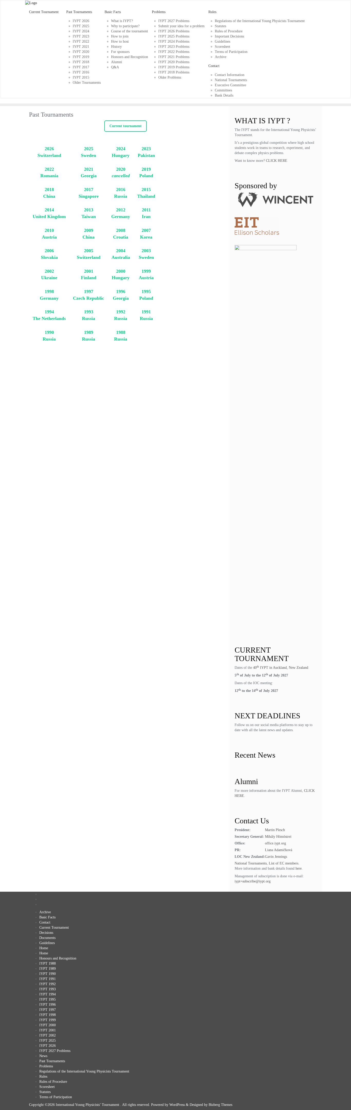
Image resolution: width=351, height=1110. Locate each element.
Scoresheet (47, 1087)
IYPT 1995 (47, 999)
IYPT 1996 (47, 1004)
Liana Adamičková (278, 850)
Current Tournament (54, 927)
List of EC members (283, 863)
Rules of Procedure (53, 1082)
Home (43, 948)
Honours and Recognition (57, 958)
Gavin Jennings (276, 857)
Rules (43, 1076)
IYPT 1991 (47, 979)
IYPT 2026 (47, 1046)
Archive (45, 912)
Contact (44, 922)
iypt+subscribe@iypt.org (253, 881)
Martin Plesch (275, 830)
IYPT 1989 (47, 969)
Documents (47, 938)
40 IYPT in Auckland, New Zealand (280, 668)
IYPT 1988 (47, 963)
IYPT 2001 (47, 1030)
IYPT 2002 (47, 1035)
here (298, 868)
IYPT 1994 (47, 994)
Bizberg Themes (220, 1105)
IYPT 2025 (47, 1040)
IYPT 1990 (47, 974)
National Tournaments (251, 863)
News (43, 1056)
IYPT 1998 (47, 1015)
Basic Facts (47, 917)
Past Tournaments (52, 1061)
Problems (46, 1066)
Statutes (45, 1092)
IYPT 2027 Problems (54, 1051)
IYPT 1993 (47, 989)
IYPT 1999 (47, 1020)
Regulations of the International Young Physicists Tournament (84, 1071)
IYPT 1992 (47, 984)
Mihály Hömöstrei (278, 837)
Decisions (46, 933)
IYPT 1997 (47, 1010)
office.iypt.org (275, 843)
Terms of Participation (55, 1097)
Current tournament (125, 126)
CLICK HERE (276, 161)
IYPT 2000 (47, 1025)
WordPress (177, 1105)
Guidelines (47, 943)
